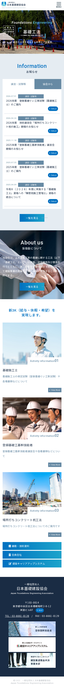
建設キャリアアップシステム (28, 563)
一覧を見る (32, 218)
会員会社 (17, 554)
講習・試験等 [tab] (18, 84)
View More (55, 390)
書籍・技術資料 (20, 546)
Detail (54, 108)
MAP (40, 610)
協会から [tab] (48, 84)
